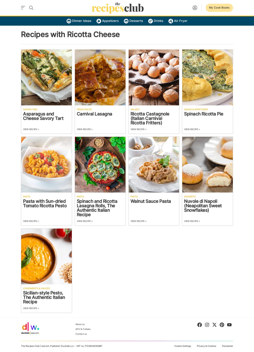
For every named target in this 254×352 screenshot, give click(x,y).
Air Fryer (180, 20)
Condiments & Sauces (36, 288)
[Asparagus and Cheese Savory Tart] (46, 77)
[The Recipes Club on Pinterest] (222, 325)
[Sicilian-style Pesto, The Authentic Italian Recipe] (46, 256)
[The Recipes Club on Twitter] (214, 325)
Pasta (26, 197)
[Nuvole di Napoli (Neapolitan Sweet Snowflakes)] (207, 165)
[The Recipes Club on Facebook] (199, 325)
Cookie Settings (182, 346)
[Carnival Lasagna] (100, 77)
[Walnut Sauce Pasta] (154, 165)
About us (80, 324)
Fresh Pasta (84, 109)
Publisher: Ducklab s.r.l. (62, 346)
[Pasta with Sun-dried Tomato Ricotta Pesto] (46, 165)
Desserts (136, 20)
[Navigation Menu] (23, 8)
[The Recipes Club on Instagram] (207, 325)
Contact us (81, 334)
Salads (135, 109)
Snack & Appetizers (196, 109)
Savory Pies (30, 109)
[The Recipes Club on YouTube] (229, 325)
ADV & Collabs (83, 329)
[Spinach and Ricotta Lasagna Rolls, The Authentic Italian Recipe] (100, 165)
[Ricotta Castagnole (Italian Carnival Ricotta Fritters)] (154, 77)
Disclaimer (227, 346)
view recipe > (31, 129)
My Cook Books (219, 7)
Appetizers (110, 20)
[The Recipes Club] (118, 7)
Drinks (158, 20)
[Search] (31, 7)
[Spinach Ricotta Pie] (207, 77)
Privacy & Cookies (206, 346)
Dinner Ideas (81, 20)
